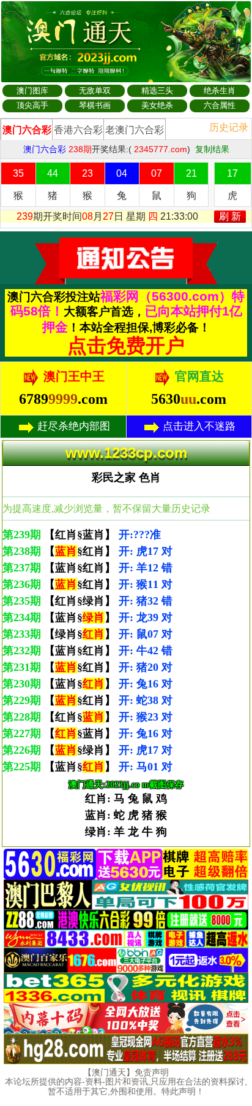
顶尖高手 (32, 105)
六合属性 (219, 105)
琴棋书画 (95, 105)
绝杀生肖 (219, 90)
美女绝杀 (157, 105)
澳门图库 (32, 90)
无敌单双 (95, 90)
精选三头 (157, 90)
